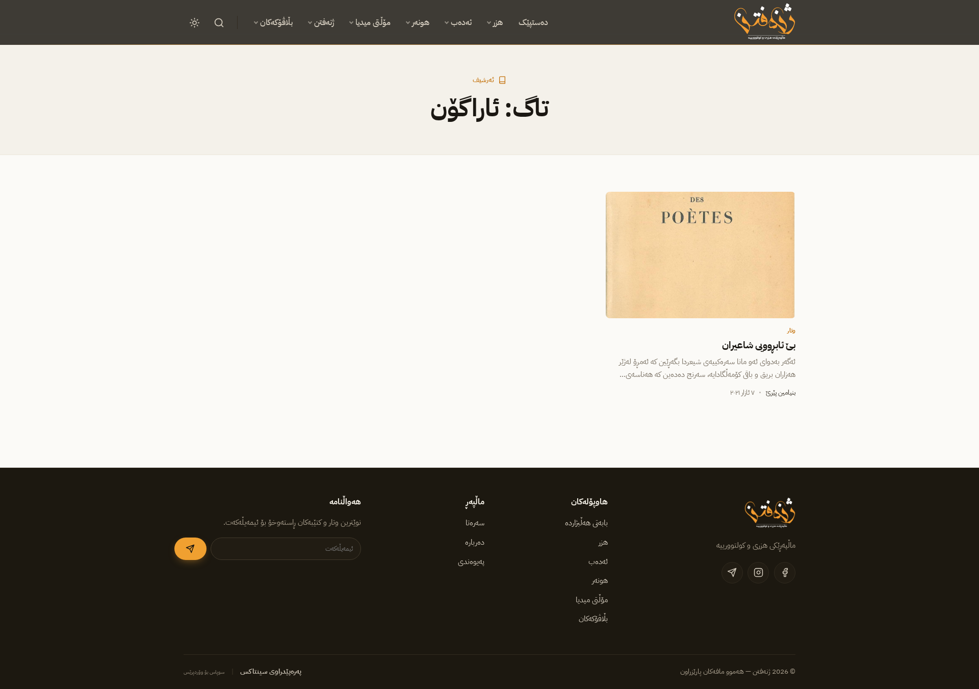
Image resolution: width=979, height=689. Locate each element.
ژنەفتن (324, 22)
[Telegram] (732, 572)
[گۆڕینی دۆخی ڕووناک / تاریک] (194, 22)
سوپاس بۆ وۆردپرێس (204, 672)
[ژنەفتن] (763, 22)
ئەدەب (461, 22)
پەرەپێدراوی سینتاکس (270, 671)
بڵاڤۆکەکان (276, 22)
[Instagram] (758, 572)
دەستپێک (533, 22)
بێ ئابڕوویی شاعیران (758, 345)
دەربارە (474, 542)
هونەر (420, 22)
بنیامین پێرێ (780, 392)
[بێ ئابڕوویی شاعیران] (700, 255)
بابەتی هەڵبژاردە (586, 522)
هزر (498, 22)
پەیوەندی (471, 561)
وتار (791, 330)
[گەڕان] (218, 22)
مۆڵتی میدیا (373, 22)
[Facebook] (784, 572)
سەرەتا (475, 522)
